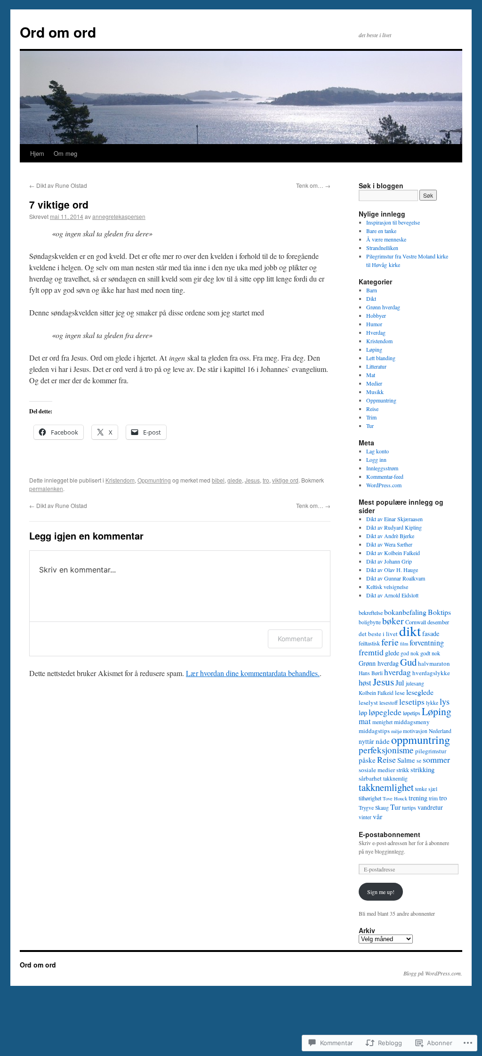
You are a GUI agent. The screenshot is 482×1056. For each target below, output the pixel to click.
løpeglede (385, 711)
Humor (374, 324)
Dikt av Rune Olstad (58, 185)
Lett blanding (380, 358)
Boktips (439, 612)
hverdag (397, 671)
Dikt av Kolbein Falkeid (393, 552)
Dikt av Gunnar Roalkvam (395, 578)
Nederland (440, 730)
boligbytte (370, 622)
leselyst (368, 702)
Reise (372, 408)
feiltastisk (369, 643)
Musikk (375, 391)
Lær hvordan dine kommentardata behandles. (253, 673)
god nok (410, 653)
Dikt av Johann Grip (389, 561)
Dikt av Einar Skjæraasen (394, 519)
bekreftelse (371, 612)
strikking (422, 769)
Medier (374, 383)
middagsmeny (412, 721)
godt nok (430, 653)
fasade (430, 633)
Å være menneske (386, 239)
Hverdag (376, 332)
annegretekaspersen (118, 216)
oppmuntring (420, 739)
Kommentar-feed (384, 476)
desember (438, 622)
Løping (374, 349)
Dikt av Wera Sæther (389, 544)
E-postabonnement (389, 834)
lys (445, 701)
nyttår (366, 741)
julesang (415, 683)
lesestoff (388, 702)
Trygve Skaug (374, 807)
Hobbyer (376, 315)
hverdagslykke (431, 673)
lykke (432, 702)
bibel (218, 480)
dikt (410, 630)
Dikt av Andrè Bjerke (390, 536)
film (404, 643)
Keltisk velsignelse (387, 586)
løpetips (411, 713)
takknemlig (395, 778)
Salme (406, 760)
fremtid (371, 652)
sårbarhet (370, 778)
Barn (371, 290)
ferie (390, 642)
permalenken (46, 488)
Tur (370, 425)
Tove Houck (395, 798)
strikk (402, 770)
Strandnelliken (382, 247)
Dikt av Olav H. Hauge (392, 569)
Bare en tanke (381, 230)
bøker (393, 620)
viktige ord (285, 480)
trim (433, 798)
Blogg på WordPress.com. (432, 973)
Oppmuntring (154, 480)
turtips (409, 807)
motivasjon (415, 730)
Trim (371, 417)
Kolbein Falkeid (376, 692)
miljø (396, 731)
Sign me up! (380, 891)
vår (377, 816)
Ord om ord (58, 32)
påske (367, 760)
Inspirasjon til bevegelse (393, 222)
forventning (427, 642)
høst (365, 682)
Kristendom (120, 480)
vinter (365, 817)
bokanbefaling (405, 612)
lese (400, 692)
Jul (399, 682)
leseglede (420, 692)
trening (418, 797)
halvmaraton (434, 663)
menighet (382, 721)
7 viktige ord (58, 204)
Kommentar (295, 639)
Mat (370, 375)
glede (234, 480)
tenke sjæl (426, 788)
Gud (408, 662)
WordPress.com (384, 485)
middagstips (374, 730)
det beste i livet (378, 633)
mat (365, 721)
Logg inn (376, 459)
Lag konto (377, 451)
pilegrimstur (430, 751)
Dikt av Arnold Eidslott (392, 595)
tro (266, 480)
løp (363, 712)
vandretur (430, 807)
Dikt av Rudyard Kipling (394, 527)
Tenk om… (313, 185)
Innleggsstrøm (382, 468)
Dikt (371, 298)
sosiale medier (377, 770)
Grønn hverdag (383, 307)
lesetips (412, 701)
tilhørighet (370, 798)
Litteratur (376, 366)
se (419, 760)
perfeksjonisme (386, 750)
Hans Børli (371, 673)
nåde (383, 741)
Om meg (65, 153)
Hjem (37, 153)
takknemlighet (386, 787)
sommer (436, 759)
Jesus (252, 480)
